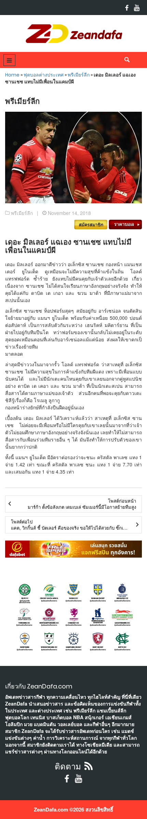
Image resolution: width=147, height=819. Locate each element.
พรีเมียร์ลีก (79, 74)
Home (12, 74)
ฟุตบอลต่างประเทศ (44, 74)
